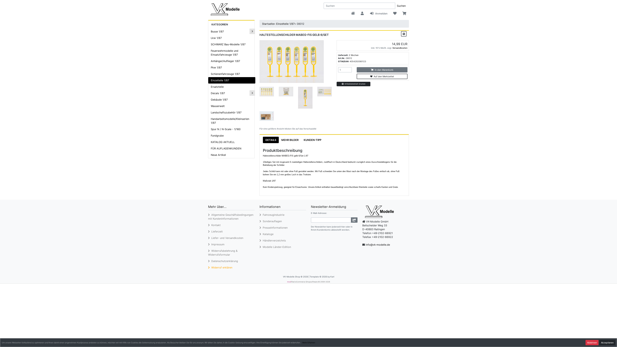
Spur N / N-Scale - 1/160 (226, 129)
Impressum (217, 244)
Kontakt (215, 225)
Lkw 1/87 (216, 38)
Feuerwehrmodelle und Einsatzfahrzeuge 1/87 (224, 52)
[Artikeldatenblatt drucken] (404, 33)
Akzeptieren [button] (607, 342)
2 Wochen (353, 55)
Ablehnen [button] (592, 342)
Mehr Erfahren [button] (308, 342)
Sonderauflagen (271, 221)
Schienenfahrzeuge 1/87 (225, 74)
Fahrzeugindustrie (272, 214)
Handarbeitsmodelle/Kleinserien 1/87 (230, 120)
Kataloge (267, 234)
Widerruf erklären (221, 267)
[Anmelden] (354, 220)
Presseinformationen (274, 227)
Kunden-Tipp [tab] (312, 140)
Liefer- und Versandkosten (226, 238)
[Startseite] (353, 13)
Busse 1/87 (217, 31)
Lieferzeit (216, 231)
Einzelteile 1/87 (220, 80)
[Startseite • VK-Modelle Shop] (240, 9)
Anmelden (381, 13)
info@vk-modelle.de (378, 244)
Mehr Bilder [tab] (290, 140)
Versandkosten (399, 48)
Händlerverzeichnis (273, 240)
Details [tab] (270, 140)
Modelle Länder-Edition (276, 247)
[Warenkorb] (404, 13)
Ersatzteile (217, 86)
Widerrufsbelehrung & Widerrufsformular (222, 252)
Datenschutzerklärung (224, 261)
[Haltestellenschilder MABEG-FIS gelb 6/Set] (291, 61)
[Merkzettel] (395, 13)
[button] (362, 13)
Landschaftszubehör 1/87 (226, 112)
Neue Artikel (218, 154)
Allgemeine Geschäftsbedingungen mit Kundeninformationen (230, 216)
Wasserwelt (218, 106)
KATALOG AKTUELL (223, 142)
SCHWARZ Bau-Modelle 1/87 (228, 44)
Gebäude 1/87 (219, 99)
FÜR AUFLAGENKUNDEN (226, 148)
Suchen (401, 5)
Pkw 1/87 (216, 67)
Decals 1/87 (218, 93)
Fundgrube (217, 135)
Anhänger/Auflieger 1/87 (225, 61)
